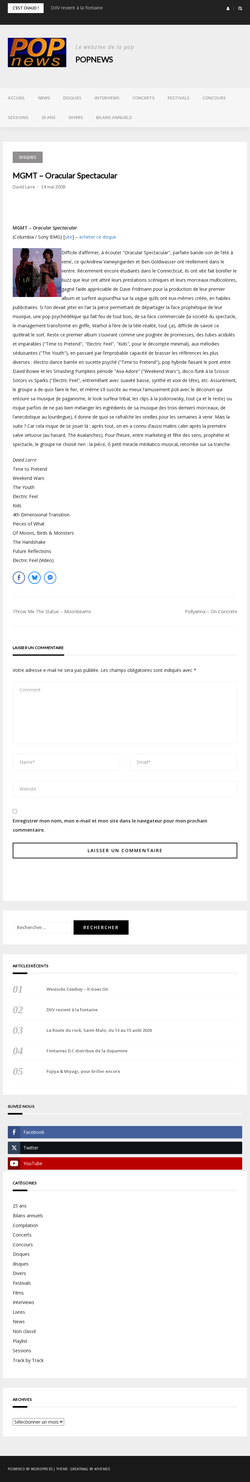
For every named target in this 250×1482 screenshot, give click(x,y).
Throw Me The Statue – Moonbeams (52, 611)
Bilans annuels (114, 117)
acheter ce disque (97, 237)
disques (21, 1264)
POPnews (94, 59)
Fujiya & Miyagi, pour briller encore (83, 1071)
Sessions (18, 117)
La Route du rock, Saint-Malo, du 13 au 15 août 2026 (99, 1030)
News (44, 98)
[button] (228, 8)
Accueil (16, 98)
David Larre (24, 186)
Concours (214, 98)
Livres (19, 1312)
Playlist (20, 1341)
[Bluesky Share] (34, 577)
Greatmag (79, 1469)
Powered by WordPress (30, 1469)
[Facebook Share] (19, 577)
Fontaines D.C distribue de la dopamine (87, 1051)
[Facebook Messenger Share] (50, 577)
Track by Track (28, 1360)
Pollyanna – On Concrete (211, 611)
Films (18, 1293)
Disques (72, 98)
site (68, 237)
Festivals (178, 98)
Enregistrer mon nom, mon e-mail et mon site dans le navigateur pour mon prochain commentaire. (110, 825)
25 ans (48, 117)
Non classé (24, 1331)
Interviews (106, 98)
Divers (76, 117)
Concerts (143, 98)
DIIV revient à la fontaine (77, 8)
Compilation (25, 1225)
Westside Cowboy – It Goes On (77, 989)
